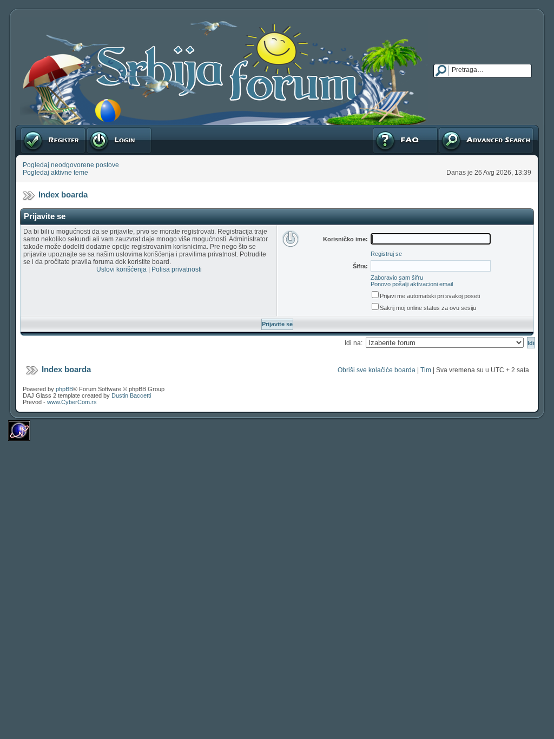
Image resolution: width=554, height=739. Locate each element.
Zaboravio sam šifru (397, 277)
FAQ (378, 129)
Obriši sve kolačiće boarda (377, 370)
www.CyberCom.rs (72, 402)
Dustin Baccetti (131, 395)
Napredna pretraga (466, 129)
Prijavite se (102, 129)
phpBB (64, 389)
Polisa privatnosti (176, 269)
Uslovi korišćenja (121, 269)
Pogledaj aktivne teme (55, 172)
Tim (425, 370)
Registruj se (37, 129)
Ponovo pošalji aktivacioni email (412, 284)
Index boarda (63, 194)
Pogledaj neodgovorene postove (71, 165)
